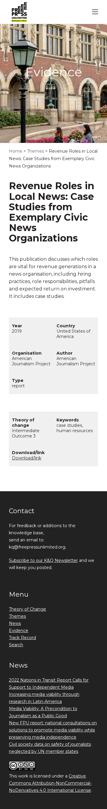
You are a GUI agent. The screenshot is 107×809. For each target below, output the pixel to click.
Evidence (18, 630)
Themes (17, 616)
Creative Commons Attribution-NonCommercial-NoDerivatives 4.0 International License (50, 783)
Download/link (26, 458)
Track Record (22, 637)
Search (16, 644)
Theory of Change (27, 609)
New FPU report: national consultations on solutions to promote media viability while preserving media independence (53, 730)
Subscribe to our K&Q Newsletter (43, 560)
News (15, 623)
